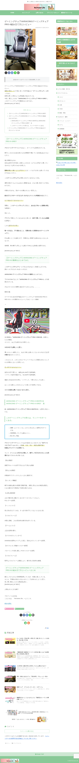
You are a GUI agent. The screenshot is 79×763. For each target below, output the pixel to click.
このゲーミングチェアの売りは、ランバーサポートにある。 (28, 125)
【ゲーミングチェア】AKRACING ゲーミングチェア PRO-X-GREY (27, 113)
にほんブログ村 (60, 165)
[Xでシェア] (6, 72)
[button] (18, 72)
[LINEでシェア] (15, 72)
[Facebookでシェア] (9, 72)
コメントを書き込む (27, 731)
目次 (24, 110)
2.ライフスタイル (10, 608)
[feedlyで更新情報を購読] (25, 623)
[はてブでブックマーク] (12, 72)
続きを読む (59, 182)
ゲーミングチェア (20, 608)
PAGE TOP (40, 754)
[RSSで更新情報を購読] (28, 623)
